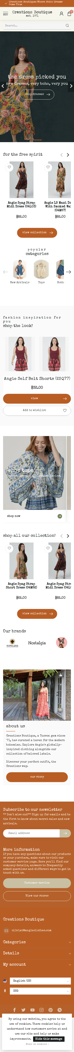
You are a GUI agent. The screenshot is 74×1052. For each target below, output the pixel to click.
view (34, 398)
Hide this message (48, 1039)
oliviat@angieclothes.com (31, 930)
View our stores (37, 895)
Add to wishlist (34, 410)
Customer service (37, 883)
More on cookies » (37, 1044)
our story (37, 777)
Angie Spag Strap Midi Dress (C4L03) (21, 204)
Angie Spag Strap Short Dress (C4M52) (21, 586)
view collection (34, 232)
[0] (69, 13)
